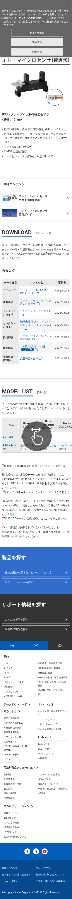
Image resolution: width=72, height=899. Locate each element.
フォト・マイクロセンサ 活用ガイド (33, 212)
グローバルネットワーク (50, 724)
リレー (7, 663)
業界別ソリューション (17, 806)
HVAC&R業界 (10, 832)
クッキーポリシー (11, 881)
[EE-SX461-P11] (29, 447)
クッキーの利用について (32, 17)
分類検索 (8, 686)
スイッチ (8, 668)
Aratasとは (43, 744)
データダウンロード (15, 704)
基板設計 (8, 774)
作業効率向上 (10, 798)
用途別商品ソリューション (19, 767)
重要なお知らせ (9, 867)
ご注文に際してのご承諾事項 (50, 881)
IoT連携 (41, 793)
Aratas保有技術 (11, 754)
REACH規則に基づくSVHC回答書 (52, 683)
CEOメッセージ (45, 749)
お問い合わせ (20, 536)
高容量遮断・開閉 (12, 784)
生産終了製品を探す (16, 629)
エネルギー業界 (11, 822)
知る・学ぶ (10, 711)
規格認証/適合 (45, 672)
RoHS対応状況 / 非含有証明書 (53, 677)
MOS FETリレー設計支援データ (52, 692)
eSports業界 (10, 818)
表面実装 (8, 788)
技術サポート (10, 741)
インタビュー (10, 759)
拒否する (37, 42)
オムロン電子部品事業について (52, 713)
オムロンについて (47, 719)
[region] (36, 28)
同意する (37, 51)
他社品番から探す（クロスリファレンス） (28, 572)
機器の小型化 (10, 793)
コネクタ (8, 672)
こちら (48, 518)
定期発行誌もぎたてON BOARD (15, 748)
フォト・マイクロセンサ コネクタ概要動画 (33, 198)
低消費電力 (9, 779)
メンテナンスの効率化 (49, 774)
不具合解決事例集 (12, 727)
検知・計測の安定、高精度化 (52, 788)
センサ (7, 677)
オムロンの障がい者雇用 (50, 729)
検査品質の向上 (45, 779)
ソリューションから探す (19, 582)
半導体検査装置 (11, 827)
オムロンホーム (44, 867)
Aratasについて (46, 753)
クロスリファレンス (14, 691)
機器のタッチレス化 (48, 784)
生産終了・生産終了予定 (50, 663)
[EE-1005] (29, 436)
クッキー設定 (37, 32)
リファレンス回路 (12, 737)
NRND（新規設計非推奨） (49, 668)
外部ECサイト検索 (13, 696)
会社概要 (42, 758)
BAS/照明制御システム (15, 836)
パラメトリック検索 (14, 682)
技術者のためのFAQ (13, 723)
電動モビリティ (11, 813)
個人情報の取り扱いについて (50, 874)
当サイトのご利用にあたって (16, 874)
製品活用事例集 (11, 732)
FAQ (12, 645)
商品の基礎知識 (11, 718)
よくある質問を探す (16, 619)
